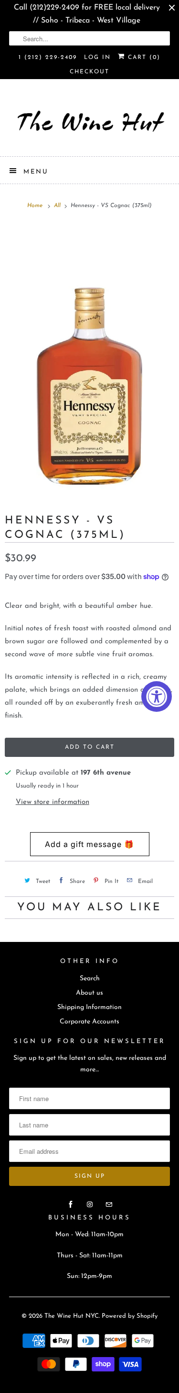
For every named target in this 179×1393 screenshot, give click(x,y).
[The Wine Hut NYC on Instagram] (90, 1204)
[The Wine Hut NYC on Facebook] (70, 1204)
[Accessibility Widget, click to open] (156, 696)
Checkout (89, 72)
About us (89, 993)
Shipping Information (89, 1007)
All (58, 206)
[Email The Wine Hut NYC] (109, 1204)
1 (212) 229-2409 (48, 57)
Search (90, 978)
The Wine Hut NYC (71, 1316)
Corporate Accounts (89, 1021)
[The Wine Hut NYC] (89, 121)
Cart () (142, 57)
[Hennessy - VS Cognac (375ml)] (89, 358)
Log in (97, 57)
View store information (52, 802)
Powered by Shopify (130, 1316)
